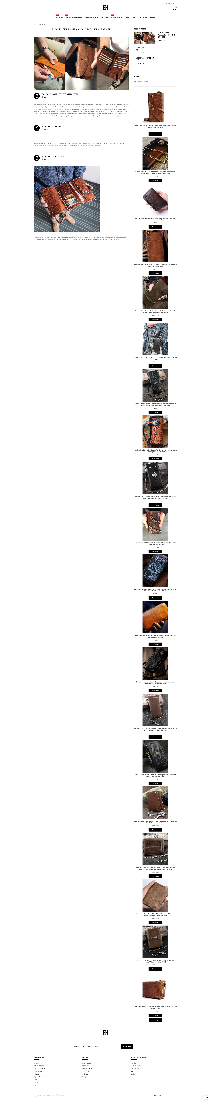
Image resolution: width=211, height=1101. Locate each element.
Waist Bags (85, 1074)
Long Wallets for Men (53, 156)
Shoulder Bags (135, 1065)
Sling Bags (85, 1071)
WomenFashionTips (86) (141, 81)
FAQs (35, 1079)
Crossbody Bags (136, 1068)
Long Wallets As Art (52, 126)
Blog (35, 1085)
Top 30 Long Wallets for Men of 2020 (60, 94)
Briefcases (85, 1065)
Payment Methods (39, 1077)
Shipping (36, 1074)
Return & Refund (39, 1065)
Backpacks (85, 1077)
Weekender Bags (87, 1068)
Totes (133, 1071)
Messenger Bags (87, 1063)
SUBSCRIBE (127, 1046)
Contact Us (37, 1082)
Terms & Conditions (40, 1068)
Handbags (134, 1063)
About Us (36, 1063)
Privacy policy (38, 1071)
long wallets (125, 104)
